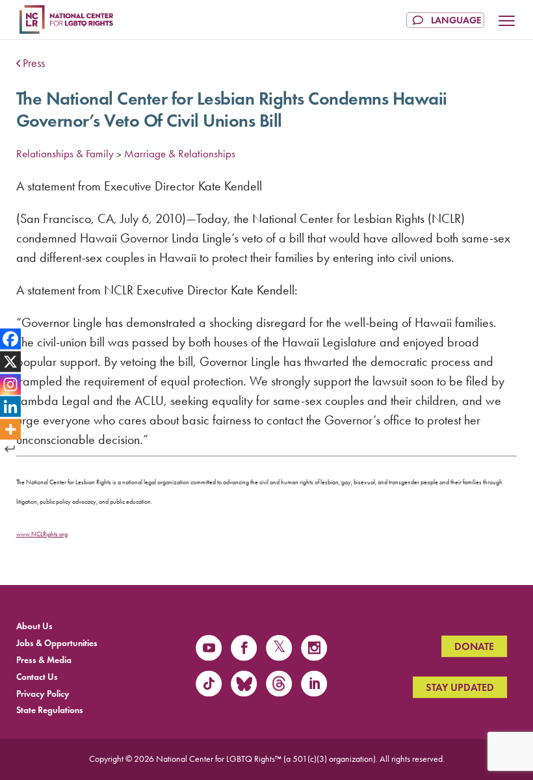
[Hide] (10, 449)
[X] (10, 361)
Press (34, 63)
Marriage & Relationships (179, 153)
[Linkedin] (10, 406)
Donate (474, 646)
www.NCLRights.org (42, 534)
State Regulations (49, 710)
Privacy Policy (43, 693)
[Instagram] (10, 384)
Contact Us (37, 676)
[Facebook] (10, 338)
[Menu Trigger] (507, 22)
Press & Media (44, 660)
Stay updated (460, 687)
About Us (34, 626)
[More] (10, 429)
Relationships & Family (65, 153)
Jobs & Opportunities (57, 643)
